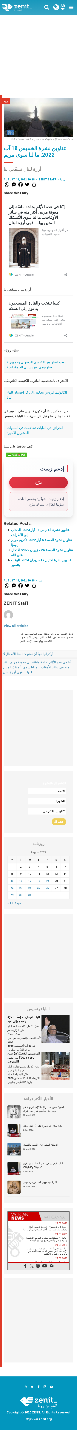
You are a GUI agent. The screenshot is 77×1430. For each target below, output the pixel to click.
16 (20, 880)
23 (20, 887)
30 (20, 895)
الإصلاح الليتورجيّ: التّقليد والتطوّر (40, 1144)
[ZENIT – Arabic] (21, 7)
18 (38, 880)
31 (29, 895)
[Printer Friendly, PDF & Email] (16, 455)
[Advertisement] (38, 55)
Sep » (18, 903)
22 (11, 887)
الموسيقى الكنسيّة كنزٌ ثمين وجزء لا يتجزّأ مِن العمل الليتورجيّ (23, 1057)
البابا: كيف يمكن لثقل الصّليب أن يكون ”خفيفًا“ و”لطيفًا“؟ (43, 1165)
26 (47, 887)
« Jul (10, 903)
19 (47, 880)
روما (5, 101)
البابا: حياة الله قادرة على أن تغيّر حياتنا (43, 1125)
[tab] (23, 1216)
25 (38, 887)
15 (11, 880)
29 (11, 895)
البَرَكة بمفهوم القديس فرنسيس (40, 1182)
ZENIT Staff (47, 179)
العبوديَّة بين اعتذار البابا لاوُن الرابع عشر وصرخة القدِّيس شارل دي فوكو (43, 1109)
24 (29, 887)
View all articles (16, 626)
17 (29, 880)
